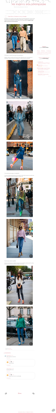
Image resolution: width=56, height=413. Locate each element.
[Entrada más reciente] (5, 394)
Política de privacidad (39, 11)
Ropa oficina (49, 53)
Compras (48, 51)
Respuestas (9, 360)
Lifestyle (38, 53)
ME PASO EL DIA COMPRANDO (29, 4)
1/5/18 (12, 355)
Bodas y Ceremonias (43, 53)
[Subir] (53, 410)
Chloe (10, 361)
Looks (9, 349)
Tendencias (42, 52)
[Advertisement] (44, 21)
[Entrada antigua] (33, 394)
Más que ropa (40, 65)
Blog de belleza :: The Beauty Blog (43, 74)
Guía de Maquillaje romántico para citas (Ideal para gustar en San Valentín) (44, 69)
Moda (19, 11)
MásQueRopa (9, 355)
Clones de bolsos (39, 54)
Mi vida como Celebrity (45, 54)
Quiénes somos (30, 11)
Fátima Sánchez (9, 368)
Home (14, 11)
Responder (8, 365)
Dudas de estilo (48, 52)
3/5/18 (13, 361)
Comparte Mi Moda (41, 71)
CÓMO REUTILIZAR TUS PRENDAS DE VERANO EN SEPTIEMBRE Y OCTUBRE (44, 63)
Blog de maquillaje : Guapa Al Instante (44, 68)
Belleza (23, 11)
